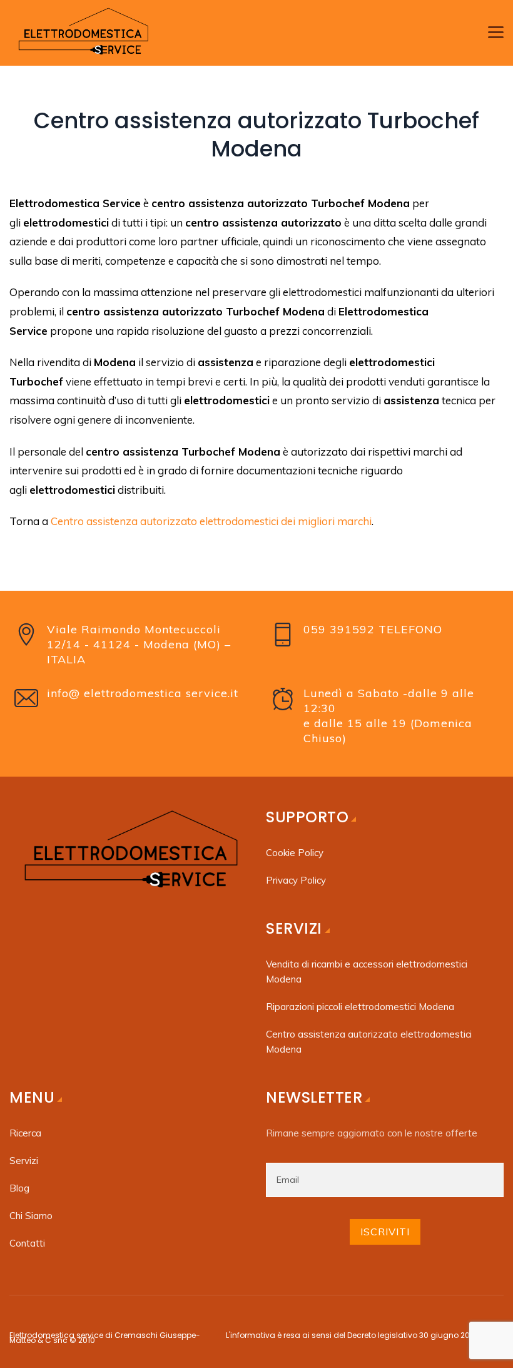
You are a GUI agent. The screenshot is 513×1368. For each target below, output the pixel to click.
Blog (19, 1188)
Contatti (27, 1243)
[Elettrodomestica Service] (81, 33)
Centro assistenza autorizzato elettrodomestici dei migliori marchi (211, 521)
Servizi (23, 1160)
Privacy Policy (296, 880)
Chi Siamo (31, 1216)
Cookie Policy (294, 853)
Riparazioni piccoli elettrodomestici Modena (361, 1007)
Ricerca (25, 1133)
